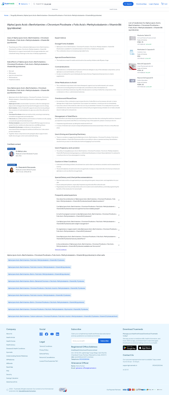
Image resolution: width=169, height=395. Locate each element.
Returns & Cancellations (47, 357)
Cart (165, 4)
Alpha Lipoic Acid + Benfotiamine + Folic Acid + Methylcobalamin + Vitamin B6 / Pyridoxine (36, 260)
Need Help (9, 367)
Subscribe (105, 341)
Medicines (55, 9)
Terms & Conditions (61, 249)
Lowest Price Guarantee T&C (49, 361)
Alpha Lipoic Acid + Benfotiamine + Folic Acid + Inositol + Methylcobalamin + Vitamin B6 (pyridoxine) (39, 267)
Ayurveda (9, 352)
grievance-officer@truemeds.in (86, 368)
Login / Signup (154, 4)
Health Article (10, 337)
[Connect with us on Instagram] (41, 334)
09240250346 (84, 359)
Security (9, 374)
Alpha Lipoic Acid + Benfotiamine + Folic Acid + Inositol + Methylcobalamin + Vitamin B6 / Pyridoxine (39, 295)
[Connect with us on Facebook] (46, 334)
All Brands (9, 363)
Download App (141, 4)
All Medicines (10, 359)
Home (6, 15)
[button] (88, 200)
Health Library (10, 345)
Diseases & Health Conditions (15, 348)
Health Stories (10, 341)
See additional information (27, 391)
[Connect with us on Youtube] (52, 334)
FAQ (7, 371)
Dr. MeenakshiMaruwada (25, 167)
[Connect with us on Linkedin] (57, 334)
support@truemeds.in (130, 365)
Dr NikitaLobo (21, 151)
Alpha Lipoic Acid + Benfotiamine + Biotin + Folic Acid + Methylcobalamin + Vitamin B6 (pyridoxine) (39, 274)
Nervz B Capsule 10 (144, 63)
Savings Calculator (12, 378)
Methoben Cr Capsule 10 (146, 49)
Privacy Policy (44, 350)
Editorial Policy (44, 354)
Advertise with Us (11, 382)
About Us (9, 334)
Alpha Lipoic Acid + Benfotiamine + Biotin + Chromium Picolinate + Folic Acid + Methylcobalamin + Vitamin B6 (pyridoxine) (46, 302)
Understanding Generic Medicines (17, 356)
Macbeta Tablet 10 (144, 35)
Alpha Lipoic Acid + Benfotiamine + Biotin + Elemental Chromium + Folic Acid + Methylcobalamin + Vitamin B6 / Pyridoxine (46, 281)
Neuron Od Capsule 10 (145, 78)
